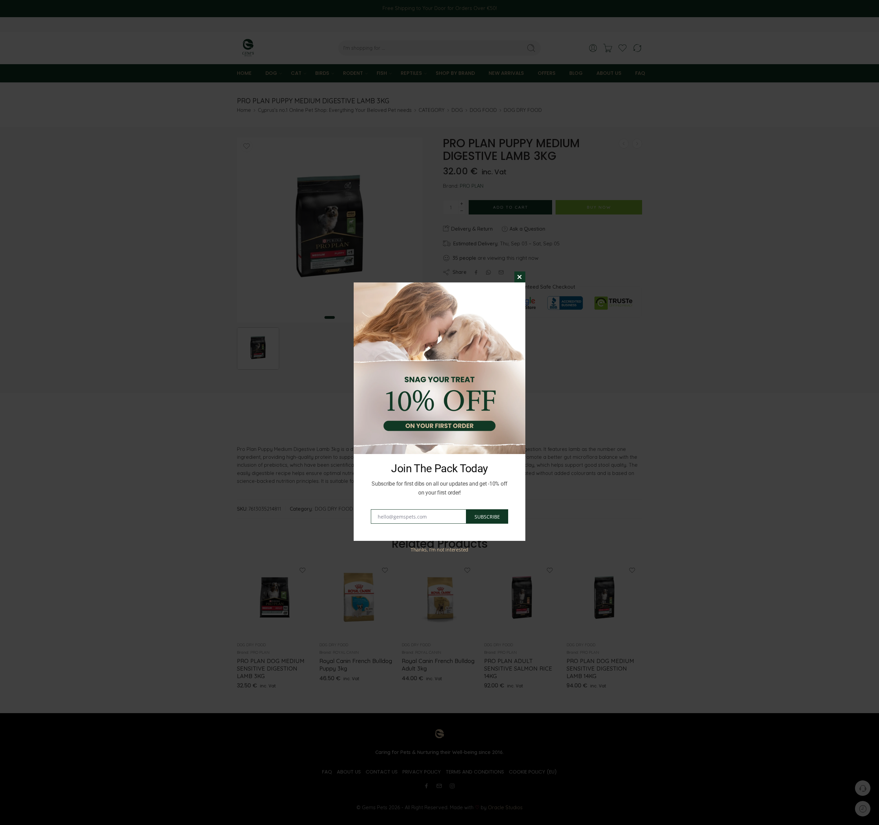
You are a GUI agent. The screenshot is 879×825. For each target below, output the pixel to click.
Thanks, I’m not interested (439, 549)
